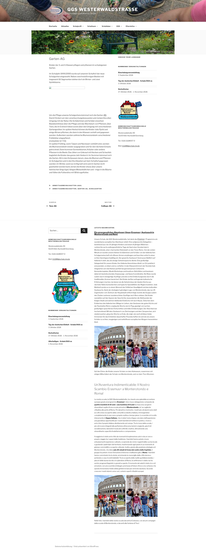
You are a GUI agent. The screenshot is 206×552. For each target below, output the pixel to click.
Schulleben (106, 26)
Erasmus (141, 239)
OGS (118, 26)
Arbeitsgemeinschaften (64, 189)
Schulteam (91, 26)
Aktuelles (65, 26)
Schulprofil (77, 26)
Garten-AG (83, 189)
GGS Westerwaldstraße (102, 9)
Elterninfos (130, 26)
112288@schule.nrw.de (131, 146)
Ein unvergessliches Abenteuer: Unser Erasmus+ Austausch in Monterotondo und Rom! (124, 233)
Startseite (53, 26)
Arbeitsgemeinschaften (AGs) (67, 185)
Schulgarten (95, 189)
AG (105, 115)
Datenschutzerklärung (63, 546)
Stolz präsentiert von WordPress (86, 546)
